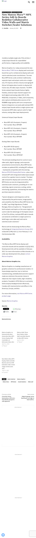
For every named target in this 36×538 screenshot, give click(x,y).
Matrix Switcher (11, 379)
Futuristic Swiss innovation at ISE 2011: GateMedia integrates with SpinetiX (8, 399)
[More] (28, 33)
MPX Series (13, 381)
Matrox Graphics (12, 301)
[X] (14, 33)
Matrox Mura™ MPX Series (10, 70)
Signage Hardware (17, 12)
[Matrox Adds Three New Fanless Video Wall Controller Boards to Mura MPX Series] (23, 325)
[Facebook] (10, 33)
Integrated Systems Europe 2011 (22, 229)
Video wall (30, 381)
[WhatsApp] (23, 33)
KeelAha (6, 28)
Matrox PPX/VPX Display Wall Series (13, 172)
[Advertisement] (18, 426)
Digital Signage (6, 12)
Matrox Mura (6, 381)
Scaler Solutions (22, 381)
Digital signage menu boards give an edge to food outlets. (27, 398)
